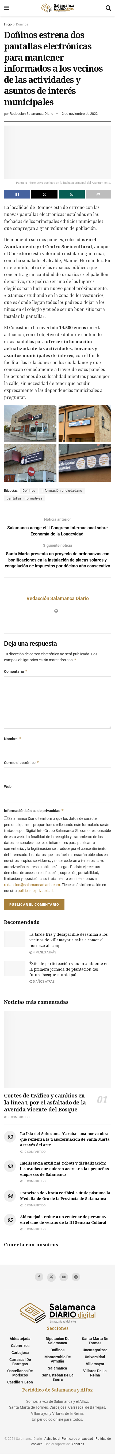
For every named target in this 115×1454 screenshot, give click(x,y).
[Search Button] (108, 8)
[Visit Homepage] (57, 8)
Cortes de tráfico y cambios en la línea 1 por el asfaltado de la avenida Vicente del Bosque (45, 1102)
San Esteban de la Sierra (58, 1377)
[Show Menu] (6, 8)
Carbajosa (20, 1352)
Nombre (12, 738)
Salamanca (57, 1368)
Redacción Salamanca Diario (31, 114)
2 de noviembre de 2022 (80, 114)
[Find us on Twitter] (51, 1277)
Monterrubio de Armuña (57, 1359)
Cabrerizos (20, 1345)
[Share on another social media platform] (98, 194)
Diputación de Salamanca (58, 1340)
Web (7, 786)
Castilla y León (20, 1382)
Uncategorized (95, 1350)
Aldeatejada (20, 1338)
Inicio (8, 24)
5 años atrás (43, 981)
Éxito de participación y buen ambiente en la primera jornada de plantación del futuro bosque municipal (69, 969)
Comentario (16, 671)
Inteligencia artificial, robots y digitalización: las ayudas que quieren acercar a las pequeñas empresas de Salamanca (64, 1169)
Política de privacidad (77, 1439)
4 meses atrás (44, 952)
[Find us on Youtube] (63, 1277)
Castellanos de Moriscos (20, 1373)
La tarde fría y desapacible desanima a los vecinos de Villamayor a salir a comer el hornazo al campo (68, 940)
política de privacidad (35, 890)
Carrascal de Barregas (20, 1361)
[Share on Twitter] (44, 194)
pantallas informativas (25, 498)
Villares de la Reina (95, 1373)
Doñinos (22, 24)
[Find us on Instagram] (76, 1277)
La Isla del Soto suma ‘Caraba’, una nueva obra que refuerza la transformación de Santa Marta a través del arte (64, 1139)
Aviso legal (52, 1439)
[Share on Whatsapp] (72, 194)
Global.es (77, 1444)
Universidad (95, 1357)
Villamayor (95, 1364)
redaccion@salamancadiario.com (32, 885)
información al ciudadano (62, 491)
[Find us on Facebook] (39, 1277)
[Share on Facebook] (17, 194)
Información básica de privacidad (34, 810)
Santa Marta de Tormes (95, 1340)
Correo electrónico (21, 762)
